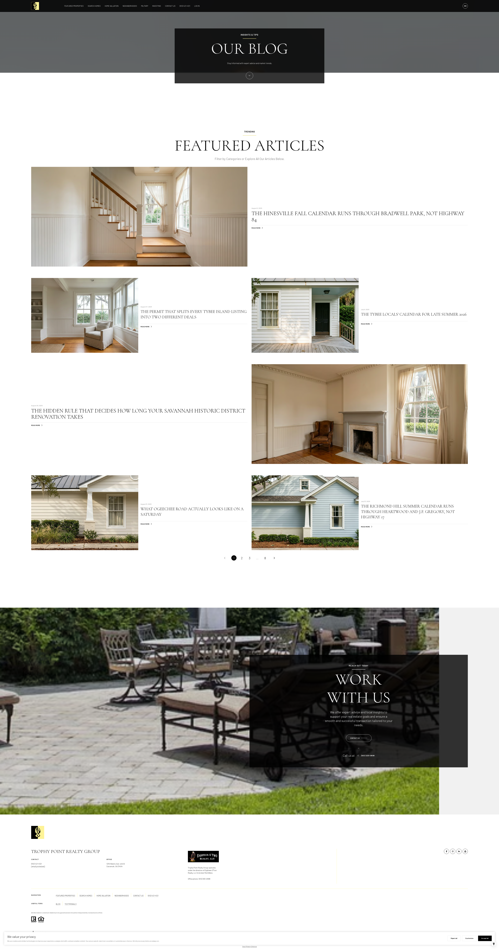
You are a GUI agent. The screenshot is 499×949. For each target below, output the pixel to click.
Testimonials (71, 904)
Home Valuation (112, 6)
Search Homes (94, 6)
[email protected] (38, 866)
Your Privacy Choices (249, 946)
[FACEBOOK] (446, 851)
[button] (359, 738)
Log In (197, 6)
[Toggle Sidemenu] (465, 6)
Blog (58, 904)
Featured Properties (74, 6)
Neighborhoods (130, 6)
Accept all (484, 938)
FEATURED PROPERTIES (65, 895)
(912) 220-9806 (368, 755)
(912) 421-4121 (185, 6)
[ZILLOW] (465, 851)
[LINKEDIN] (459, 851)
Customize (469, 938)
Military (144, 6)
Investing (156, 6)
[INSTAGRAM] (452, 851)
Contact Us (170, 6)
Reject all (454, 938)
